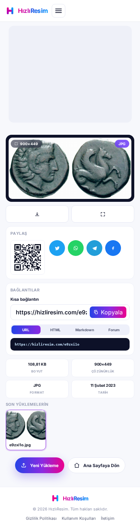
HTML (55, 330)
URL (25, 330)
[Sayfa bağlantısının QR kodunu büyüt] (27, 257)
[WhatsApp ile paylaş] (76, 248)
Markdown (84, 330)
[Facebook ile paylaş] (113, 248)
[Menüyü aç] (58, 11)
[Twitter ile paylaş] (57, 248)
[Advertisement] (70, 74)
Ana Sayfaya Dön (101, 465)
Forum (114, 330)
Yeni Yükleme (44, 465)
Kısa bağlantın (24, 299)
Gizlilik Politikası (41, 518)
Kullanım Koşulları (79, 518)
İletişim (108, 518)
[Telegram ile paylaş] (94, 248)
